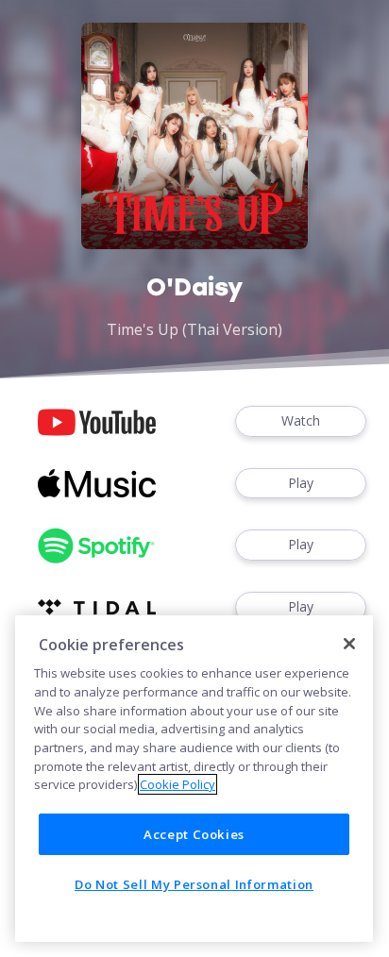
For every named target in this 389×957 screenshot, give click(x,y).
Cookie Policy (177, 784)
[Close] (349, 643)
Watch (300, 420)
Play (300, 483)
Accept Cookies (194, 834)
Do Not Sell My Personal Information (194, 884)
